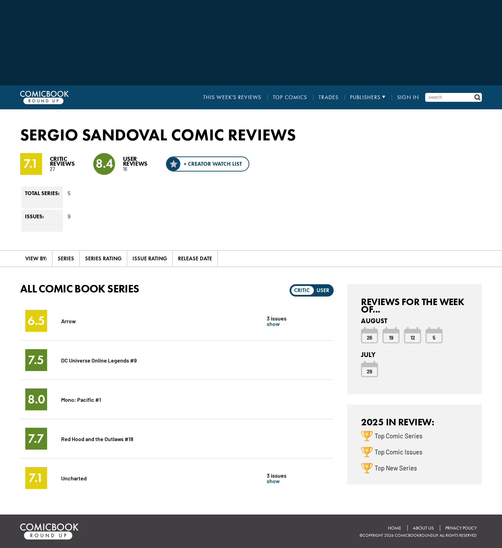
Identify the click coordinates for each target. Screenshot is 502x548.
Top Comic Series (398, 435)
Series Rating (103, 258)
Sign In (408, 97)
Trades (328, 97)
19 (391, 337)
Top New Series (396, 468)
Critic (302, 290)
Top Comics (290, 97)
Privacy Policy (461, 528)
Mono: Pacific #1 (81, 399)
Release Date (195, 258)
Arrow (68, 320)
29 (369, 371)
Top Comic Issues (398, 452)
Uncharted (74, 477)
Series (66, 258)
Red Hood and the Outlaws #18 (97, 438)
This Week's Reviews (232, 97)
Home (394, 528)
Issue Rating (150, 258)
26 (369, 337)
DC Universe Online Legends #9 (99, 360)
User (323, 290)
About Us (423, 528)
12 (412, 337)
